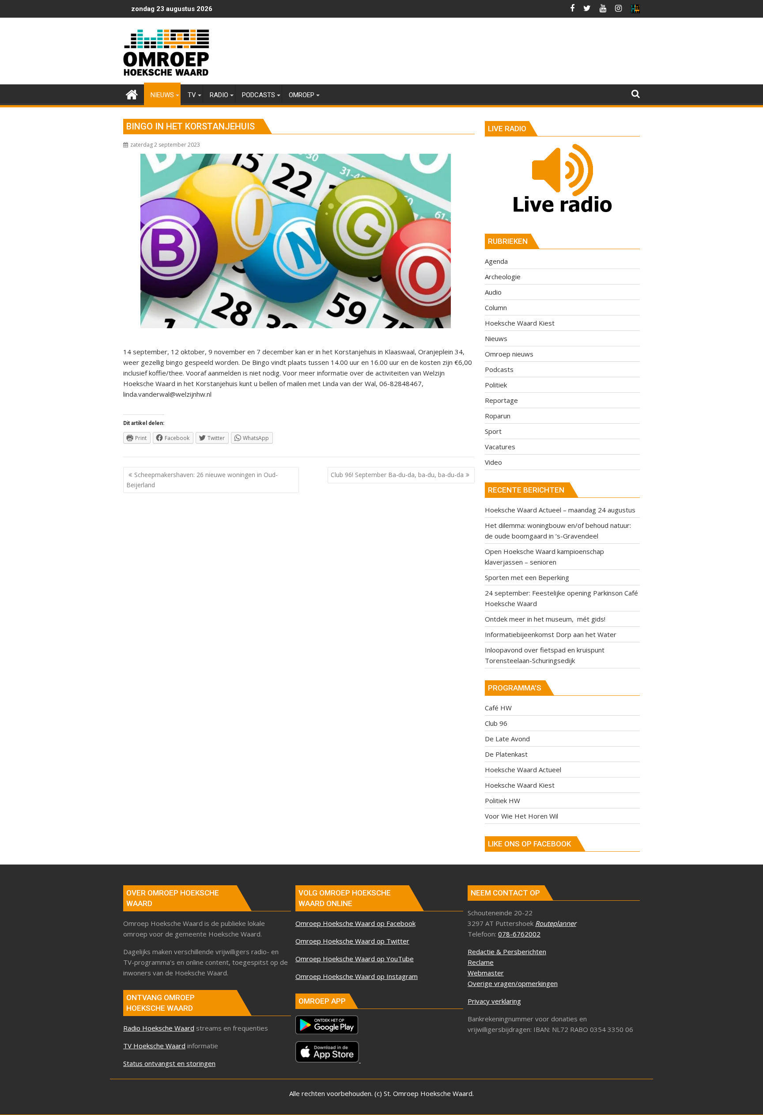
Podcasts (499, 369)
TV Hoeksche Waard (154, 1045)
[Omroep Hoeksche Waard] (132, 93)
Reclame (481, 962)
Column (496, 307)
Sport (493, 431)
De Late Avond (507, 738)
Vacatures (500, 446)
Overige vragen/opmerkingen (513, 983)
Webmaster (486, 972)
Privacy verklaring (494, 1001)
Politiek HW (502, 800)
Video (493, 462)
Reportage (501, 400)
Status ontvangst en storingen (169, 1063)
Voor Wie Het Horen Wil (521, 816)
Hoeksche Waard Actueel (523, 769)
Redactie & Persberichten (507, 951)
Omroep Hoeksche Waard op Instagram (356, 976)
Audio (493, 292)
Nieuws (496, 338)
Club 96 (496, 723)
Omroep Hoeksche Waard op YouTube (354, 958)
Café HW (498, 707)
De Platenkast (506, 754)
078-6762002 (519, 933)
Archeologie (503, 276)
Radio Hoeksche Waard (158, 1028)
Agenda (496, 261)
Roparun (497, 415)
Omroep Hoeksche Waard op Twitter (352, 941)
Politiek (496, 384)
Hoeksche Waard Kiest (520, 323)
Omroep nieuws (509, 353)
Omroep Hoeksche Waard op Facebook (355, 923)
